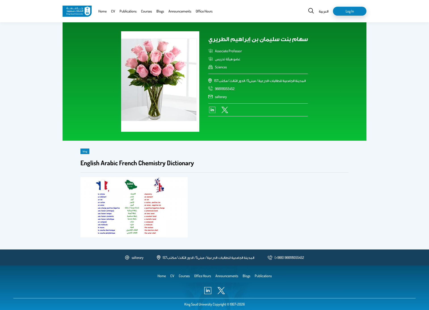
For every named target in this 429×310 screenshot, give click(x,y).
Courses (146, 11)
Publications (128, 11)
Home (102, 11)
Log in (350, 11)
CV (113, 11)
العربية (323, 11)
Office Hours (204, 11)
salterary (221, 96)
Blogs (160, 11)
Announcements (179, 11)
